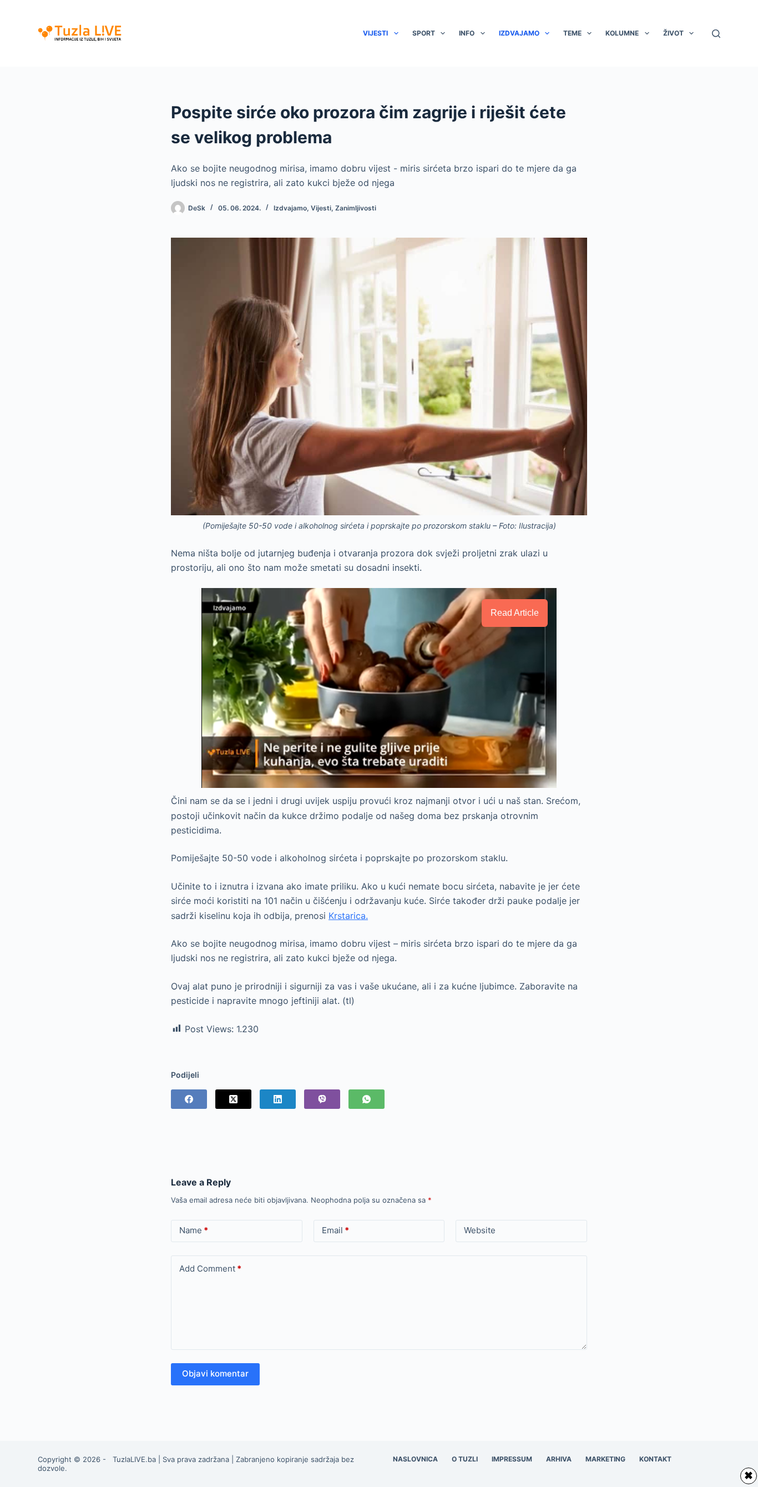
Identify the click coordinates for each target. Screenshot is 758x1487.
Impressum (512, 1459)
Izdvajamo (519, 33)
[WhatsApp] (366, 1099)
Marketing (605, 1459)
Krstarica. (348, 915)
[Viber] (322, 1099)
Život (673, 33)
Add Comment (210, 1268)
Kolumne (622, 33)
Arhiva (559, 1459)
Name (193, 1230)
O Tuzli (465, 1459)
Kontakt (655, 1459)
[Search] (716, 33)
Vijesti (375, 33)
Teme (572, 33)
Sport (423, 33)
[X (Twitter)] (233, 1099)
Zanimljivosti (355, 208)
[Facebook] (189, 1099)
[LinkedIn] (278, 1099)
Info (466, 33)
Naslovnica (415, 1459)
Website (480, 1230)
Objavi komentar (215, 1373)
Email (335, 1230)
